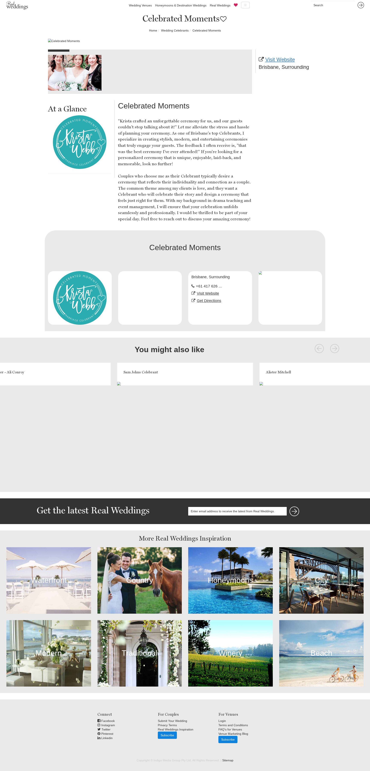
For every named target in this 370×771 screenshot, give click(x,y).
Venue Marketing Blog (233, 733)
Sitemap (227, 760)
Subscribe (167, 735)
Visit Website (280, 59)
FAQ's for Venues (230, 729)
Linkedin (106, 738)
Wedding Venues (140, 5)
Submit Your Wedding (172, 721)
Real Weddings (220, 5)
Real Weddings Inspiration (175, 729)
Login (222, 721)
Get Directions (209, 301)
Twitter (105, 729)
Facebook (107, 721)
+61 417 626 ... (209, 286)
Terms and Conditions (233, 725)
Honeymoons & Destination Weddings (180, 5)
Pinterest (106, 733)
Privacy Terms (167, 725)
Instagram (107, 725)
